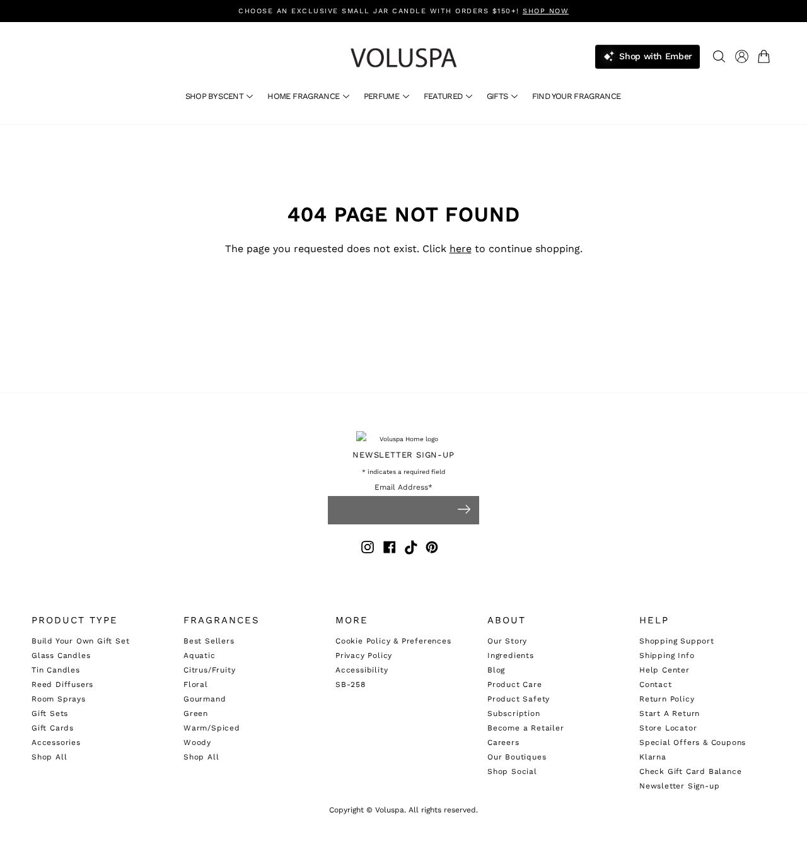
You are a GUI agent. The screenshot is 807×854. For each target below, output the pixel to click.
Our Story (507, 641)
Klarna (652, 757)
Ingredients (510, 655)
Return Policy (666, 699)
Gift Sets (50, 713)
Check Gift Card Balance (690, 771)
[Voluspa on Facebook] (389, 549)
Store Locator (668, 728)
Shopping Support (676, 641)
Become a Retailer (525, 728)
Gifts (498, 96)
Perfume (383, 96)
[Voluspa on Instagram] (367, 549)
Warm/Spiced (211, 728)
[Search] (719, 56)
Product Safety (518, 699)
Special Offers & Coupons (692, 742)
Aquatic (199, 655)
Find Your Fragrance (576, 96)
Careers (503, 742)
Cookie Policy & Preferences (393, 641)
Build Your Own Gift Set (80, 641)
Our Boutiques (516, 757)
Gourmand (204, 699)
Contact (655, 684)
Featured (444, 96)
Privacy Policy (363, 655)
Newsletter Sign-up (679, 786)
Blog (496, 670)
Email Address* (403, 487)
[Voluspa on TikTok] (411, 549)
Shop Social (512, 771)
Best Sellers (209, 641)
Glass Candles (61, 655)
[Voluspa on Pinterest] (432, 549)
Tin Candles (56, 670)
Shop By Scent (215, 96)
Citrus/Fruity (209, 670)
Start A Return (669, 713)
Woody (197, 742)
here (461, 249)
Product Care (514, 684)
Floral (195, 684)
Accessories (56, 742)
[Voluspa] (403, 57)
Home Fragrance (304, 96)
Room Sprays (59, 699)
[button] (766, 56)
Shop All (49, 757)
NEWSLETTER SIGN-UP (403, 454)
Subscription (513, 713)
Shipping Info (666, 655)
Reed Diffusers (62, 684)
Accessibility (361, 670)
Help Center (664, 670)
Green (195, 713)
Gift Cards (53, 728)
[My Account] (741, 56)
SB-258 (350, 684)
